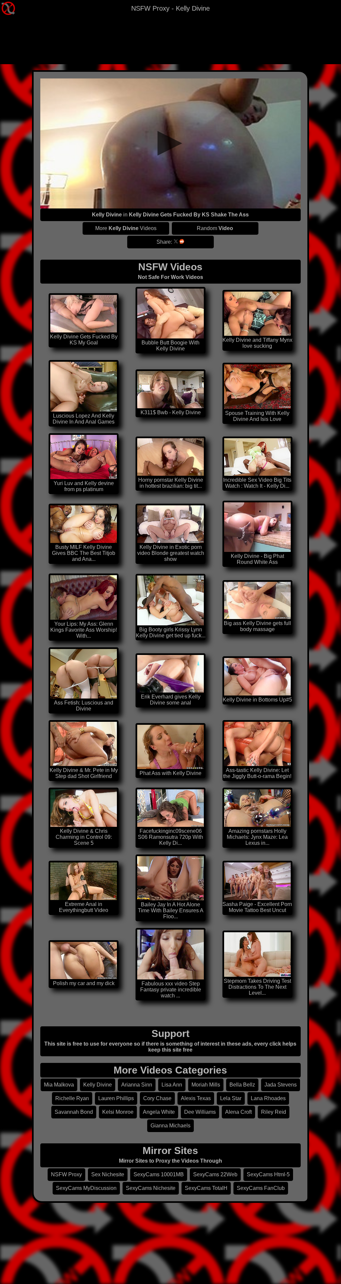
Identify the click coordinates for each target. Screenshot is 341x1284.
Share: (164, 242)
